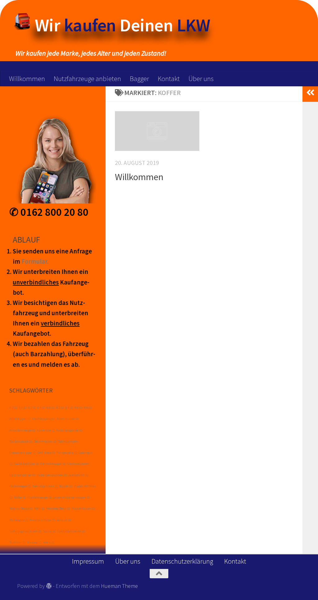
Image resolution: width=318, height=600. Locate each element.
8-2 (60, 408)
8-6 (79, 408)
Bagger (139, 78)
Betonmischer (45, 441)
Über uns (201, 78)
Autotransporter (69, 430)
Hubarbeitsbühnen (52, 475)
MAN (39, 509)
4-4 (23, 408)
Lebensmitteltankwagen (71, 497)
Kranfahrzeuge (39, 497)
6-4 (41, 408)
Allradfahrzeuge (22, 430)
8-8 (88, 408)
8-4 (69, 408)
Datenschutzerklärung (182, 561)
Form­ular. (34, 261)
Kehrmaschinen (45, 486)
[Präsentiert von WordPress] (49, 586)
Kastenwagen (20, 486)
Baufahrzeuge (20, 441)
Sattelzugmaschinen (25, 531)
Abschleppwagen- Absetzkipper (55, 419)
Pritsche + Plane (42, 520)
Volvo (48, 542)
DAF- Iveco (46, 453)
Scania (49, 531)
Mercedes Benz (58, 509)
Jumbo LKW (78, 475)
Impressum (88, 561)
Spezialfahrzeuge (71, 531)
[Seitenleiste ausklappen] (310, 92)
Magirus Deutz (21, 509)
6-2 (32, 408)
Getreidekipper (26, 464)
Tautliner (17, 542)
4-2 (13, 408)
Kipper (66, 486)
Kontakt (169, 78)
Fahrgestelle (67, 453)
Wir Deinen (122, 25)
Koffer (20, 497)
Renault (64, 520)
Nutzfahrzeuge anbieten (87, 78)
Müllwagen (18, 520)
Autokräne (46, 430)
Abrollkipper (20, 419)
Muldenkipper (83, 509)
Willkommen (27, 78)
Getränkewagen (53, 464)
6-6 (51, 408)
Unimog (34, 542)
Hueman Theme (119, 585)
